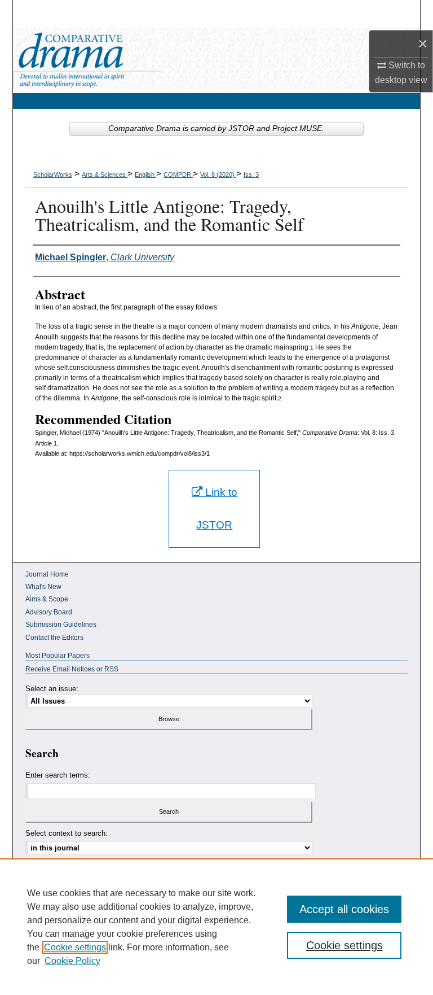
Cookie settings (75, 947)
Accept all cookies (344, 909)
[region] (216, 926)
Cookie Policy (72, 961)
